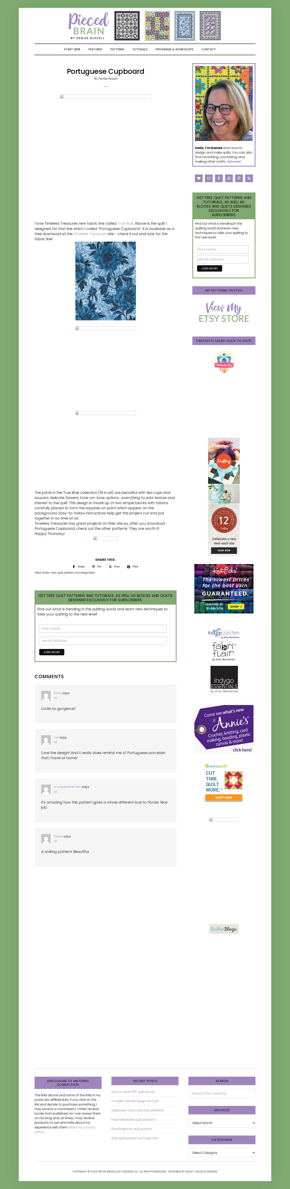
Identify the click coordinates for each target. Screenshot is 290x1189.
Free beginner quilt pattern (131, 1129)
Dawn (58, 836)
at (55, 698)
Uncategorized (85, 573)
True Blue (125, 223)
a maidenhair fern (67, 787)
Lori (56, 737)
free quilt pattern (62, 573)
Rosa (58, 693)
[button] (224, 49)
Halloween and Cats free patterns (137, 1110)
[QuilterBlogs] (223, 929)
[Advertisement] (223, 887)
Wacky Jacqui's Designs (201, 1171)
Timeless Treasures (90, 233)
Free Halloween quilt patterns (133, 1119)
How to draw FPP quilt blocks (133, 1092)
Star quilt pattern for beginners (135, 1138)
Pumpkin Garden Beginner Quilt (135, 1101)
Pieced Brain (145, 25)
